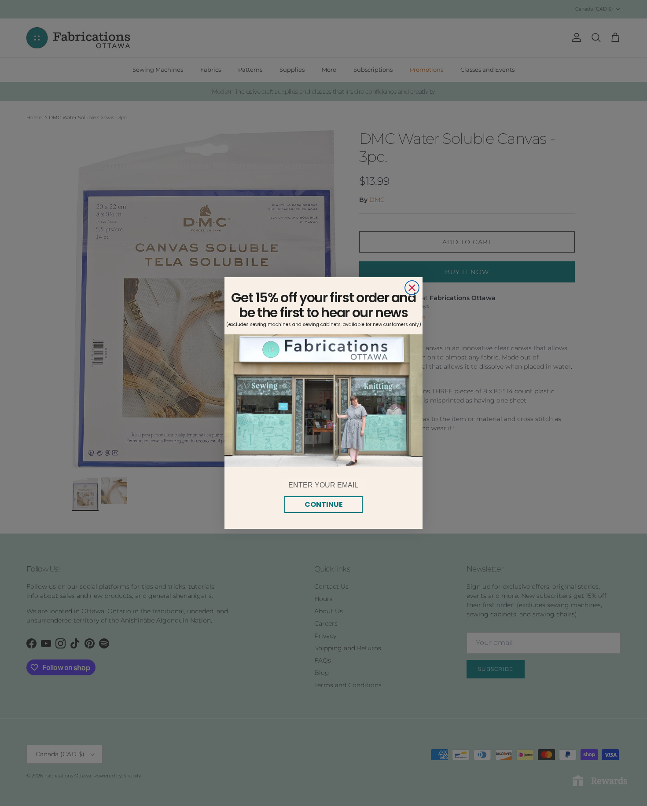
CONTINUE (324, 504)
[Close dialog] (412, 288)
